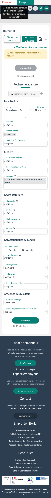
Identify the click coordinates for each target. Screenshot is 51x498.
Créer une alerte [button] (29, 39)
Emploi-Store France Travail (25, 470)
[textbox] (18, 110)
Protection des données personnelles (25, 441)
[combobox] (18, 110)
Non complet (28, 250)
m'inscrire (26, 363)
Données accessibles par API (30, 492)
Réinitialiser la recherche (27, 326)
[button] (41, 93)
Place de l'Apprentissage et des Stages (25, 467)
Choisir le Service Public (25, 463)
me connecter (27, 391)
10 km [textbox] (38, 110)
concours (8, 2)
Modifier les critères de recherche (31, 47)
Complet (13, 250)
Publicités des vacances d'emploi (24, 434)
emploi (24, 2)
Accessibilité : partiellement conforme (25, 445)
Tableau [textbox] (8, 312)
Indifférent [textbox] (9, 268)
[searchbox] (25, 125)
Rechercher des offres (25, 430)
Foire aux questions (25, 437)
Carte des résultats (13, 39)
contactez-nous (25, 416)
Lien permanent (27, 76)
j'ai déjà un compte (26, 369)
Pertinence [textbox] (10, 302)
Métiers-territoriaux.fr (25, 460)
